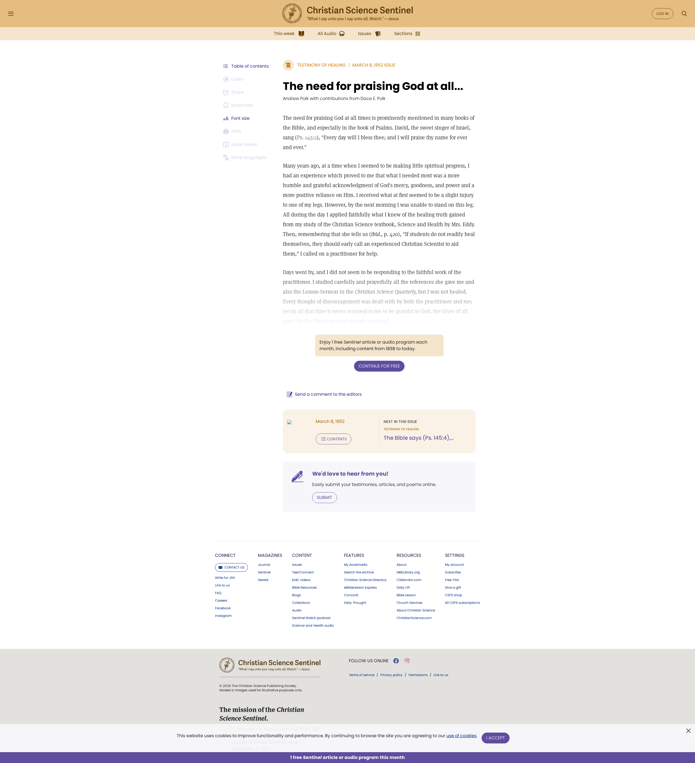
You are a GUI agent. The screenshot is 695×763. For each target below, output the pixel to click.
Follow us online (368, 661)
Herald (263, 580)
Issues (297, 564)
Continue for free (379, 366)
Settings (454, 555)
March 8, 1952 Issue (373, 65)
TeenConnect (303, 572)
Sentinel (264, 572)
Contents (337, 439)
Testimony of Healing (321, 65)
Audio (297, 610)
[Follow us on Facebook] (396, 661)
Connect (225, 555)
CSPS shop (453, 595)
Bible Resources (304, 587)
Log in (662, 13)
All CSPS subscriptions (462, 602)
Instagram (223, 615)
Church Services (409, 602)
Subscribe (453, 572)
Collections (301, 602)
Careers (221, 600)
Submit (324, 497)
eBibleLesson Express (360, 587)
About (401, 564)
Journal (264, 564)
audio (313, 625)
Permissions (418, 675)
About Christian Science (416, 610)
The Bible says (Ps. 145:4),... (419, 438)
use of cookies (461, 736)
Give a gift (453, 587)
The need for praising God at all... (373, 86)
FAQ (218, 593)
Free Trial (452, 580)
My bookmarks (355, 564)
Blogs (296, 595)
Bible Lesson (406, 595)
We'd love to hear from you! (350, 473)
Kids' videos (301, 580)
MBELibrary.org (408, 572)
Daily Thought (355, 602)
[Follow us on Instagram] (407, 661)
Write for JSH (225, 577)
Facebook (223, 608)
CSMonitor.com (409, 580)
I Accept (495, 738)
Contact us (234, 567)
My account (454, 564)
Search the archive (359, 572)
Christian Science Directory (365, 580)
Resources (409, 555)
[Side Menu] (10, 13)
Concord (351, 595)
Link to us (222, 585)
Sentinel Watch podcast (311, 618)
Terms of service (361, 675)
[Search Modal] (684, 13)
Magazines (270, 555)
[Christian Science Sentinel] (347, 14)
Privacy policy (391, 675)
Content (302, 555)
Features (354, 555)
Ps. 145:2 (307, 137)
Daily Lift (403, 587)
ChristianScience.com (414, 618)
